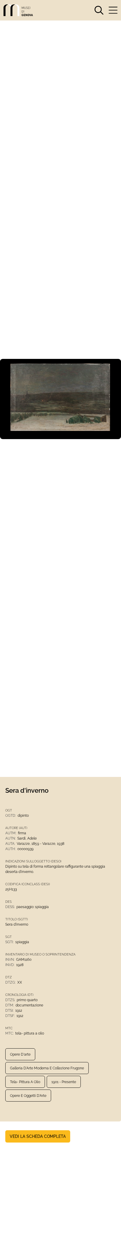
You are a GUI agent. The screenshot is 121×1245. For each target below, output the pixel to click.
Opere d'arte (20, 1054)
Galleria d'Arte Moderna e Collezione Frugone (47, 1068)
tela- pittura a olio (25, 1082)
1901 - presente (63, 1082)
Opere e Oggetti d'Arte (28, 1096)
